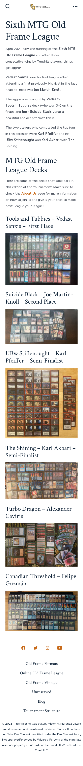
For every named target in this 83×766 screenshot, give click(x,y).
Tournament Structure (41, 711)
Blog (41, 701)
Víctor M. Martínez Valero (64, 724)
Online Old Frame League (41, 673)
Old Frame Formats (42, 663)
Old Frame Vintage (41, 682)
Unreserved (41, 692)
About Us (29, 193)
